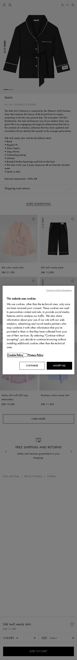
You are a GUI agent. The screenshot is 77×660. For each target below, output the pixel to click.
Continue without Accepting (59, 290)
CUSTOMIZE (32, 366)
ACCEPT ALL (59, 366)
